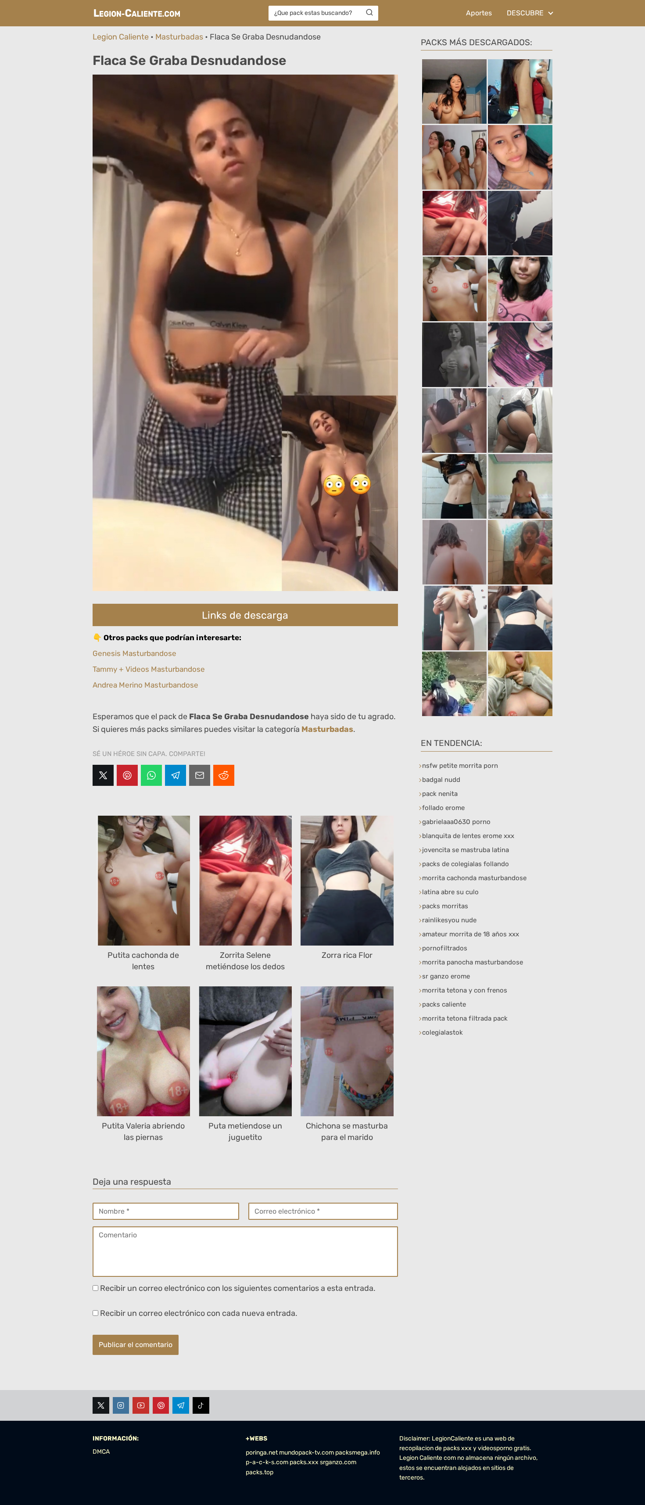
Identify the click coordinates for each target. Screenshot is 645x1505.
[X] (103, 775)
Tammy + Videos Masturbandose (149, 669)
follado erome (443, 808)
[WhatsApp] (151, 775)
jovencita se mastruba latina (465, 850)
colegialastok (442, 1032)
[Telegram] (175, 775)
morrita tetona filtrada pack (465, 1018)
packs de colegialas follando (465, 864)
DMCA (101, 1451)
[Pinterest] (127, 775)
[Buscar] (369, 13)
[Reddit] (223, 775)
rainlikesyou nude (449, 920)
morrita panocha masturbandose (472, 962)
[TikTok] (201, 1405)
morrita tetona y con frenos (464, 990)
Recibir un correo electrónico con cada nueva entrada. (198, 1313)
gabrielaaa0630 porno (456, 822)
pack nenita (440, 794)
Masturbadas (179, 37)
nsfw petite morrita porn (460, 766)
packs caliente (444, 1004)
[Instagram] (121, 1405)
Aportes (479, 13)
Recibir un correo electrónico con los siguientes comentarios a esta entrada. (238, 1288)
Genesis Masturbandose (134, 653)
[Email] (199, 775)
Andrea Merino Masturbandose (145, 685)
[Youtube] (141, 1405)
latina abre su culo (450, 892)
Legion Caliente (121, 37)
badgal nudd (441, 780)
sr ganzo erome (446, 976)
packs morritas (445, 906)
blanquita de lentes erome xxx (468, 836)
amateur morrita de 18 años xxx (470, 934)
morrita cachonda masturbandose (474, 878)
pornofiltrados (444, 948)
